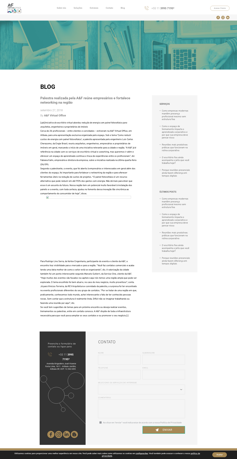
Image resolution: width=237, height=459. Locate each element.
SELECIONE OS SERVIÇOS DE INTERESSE (117, 383)
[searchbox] (102, 389)
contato (80, 311)
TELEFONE (103, 368)
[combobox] (141, 389)
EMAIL (145, 368)
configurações (142, 453)
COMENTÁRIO (104, 398)
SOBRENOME (149, 353)
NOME (101, 353)
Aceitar (219, 454)
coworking (104, 152)
